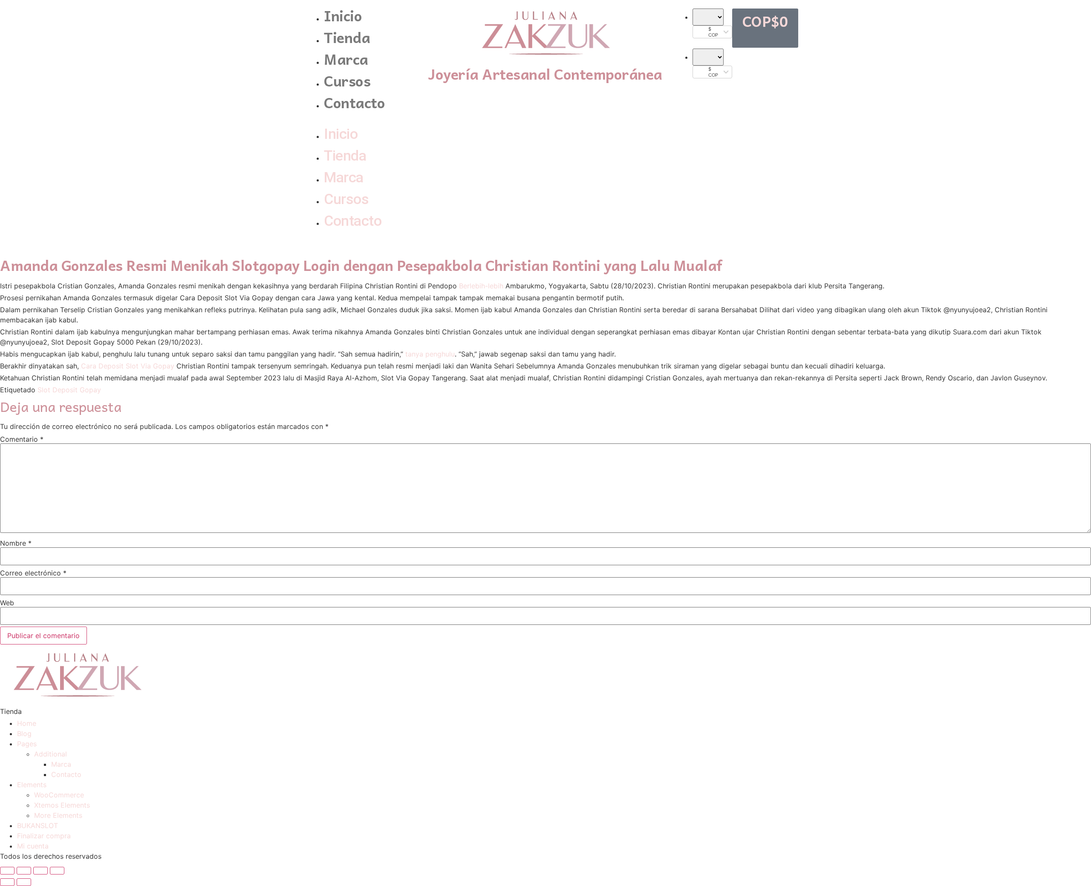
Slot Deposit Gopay (69, 389)
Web (7, 602)
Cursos (347, 80)
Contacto (354, 102)
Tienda (347, 37)
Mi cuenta (33, 846)
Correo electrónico (33, 573)
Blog (24, 733)
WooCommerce (59, 795)
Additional (50, 754)
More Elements (58, 815)
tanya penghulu (430, 354)
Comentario (21, 439)
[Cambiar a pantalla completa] (40, 870)
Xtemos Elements (62, 805)
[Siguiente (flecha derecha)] (24, 882)
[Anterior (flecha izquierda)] (7, 882)
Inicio (343, 15)
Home (26, 723)
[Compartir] (24, 870)
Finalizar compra (44, 835)
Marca (346, 58)
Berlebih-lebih (481, 286)
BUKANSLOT (37, 825)
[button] (363, 118)
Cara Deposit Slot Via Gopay (127, 366)
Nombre (16, 543)
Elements (31, 784)
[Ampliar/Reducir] (57, 870)
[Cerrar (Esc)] (7, 870)
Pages (27, 743)
